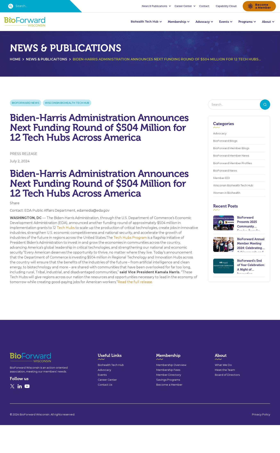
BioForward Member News (231, 155)
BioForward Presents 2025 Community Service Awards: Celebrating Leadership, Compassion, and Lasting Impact (249, 223)
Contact (204, 6)
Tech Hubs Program (130, 238)
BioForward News (25, 102)
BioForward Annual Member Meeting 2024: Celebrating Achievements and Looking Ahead (250, 244)
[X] (12, 386)
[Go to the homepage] (23, 357)
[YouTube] (27, 386)
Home (15, 59)
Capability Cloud (226, 6)
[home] (24, 22)
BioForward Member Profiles (232, 163)
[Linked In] (19, 386)
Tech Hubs (66, 228)
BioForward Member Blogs (231, 148)
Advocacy (220, 133)
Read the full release (135, 282)
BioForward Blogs (225, 140)
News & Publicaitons (46, 59)
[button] (155, 6)
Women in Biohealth (226, 192)
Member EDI (221, 178)
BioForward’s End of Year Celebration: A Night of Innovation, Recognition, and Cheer (251, 266)
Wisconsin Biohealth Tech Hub (67, 102)
